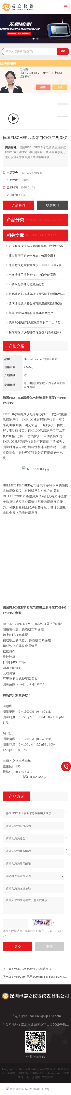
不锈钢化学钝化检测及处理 (26, 284)
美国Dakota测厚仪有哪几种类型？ (31, 313)
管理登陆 (47, 1077)
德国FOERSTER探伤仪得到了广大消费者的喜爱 (37, 322)
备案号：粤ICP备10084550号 (25, 1073)
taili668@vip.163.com (45, 1016)
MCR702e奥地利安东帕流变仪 (32, 968)
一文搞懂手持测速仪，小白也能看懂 (32, 274)
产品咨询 (18, 205)
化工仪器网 (33, 1077)
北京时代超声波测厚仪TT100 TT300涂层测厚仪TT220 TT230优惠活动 (37, 265)
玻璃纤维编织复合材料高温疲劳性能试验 (35, 303)
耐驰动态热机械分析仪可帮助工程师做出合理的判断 (37, 293)
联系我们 (52, 205)
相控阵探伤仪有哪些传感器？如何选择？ (35, 332)
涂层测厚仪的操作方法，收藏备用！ (32, 255)
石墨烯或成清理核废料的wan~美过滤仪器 (36, 246)
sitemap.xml (53, 1073)
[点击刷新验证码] (41, 922)
